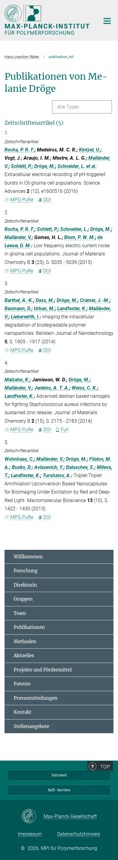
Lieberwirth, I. (25, 317)
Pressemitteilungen (35, 698)
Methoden (25, 641)
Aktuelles (24, 655)
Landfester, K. (72, 308)
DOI (47, 200)
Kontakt (22, 712)
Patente (22, 684)
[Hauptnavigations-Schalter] (107, 21)
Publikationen (29, 627)
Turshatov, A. (57, 475)
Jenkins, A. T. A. (51, 388)
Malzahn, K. (17, 380)
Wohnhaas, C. (19, 459)
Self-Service (59, 790)
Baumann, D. (18, 308)
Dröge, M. (44, 166)
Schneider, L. (71, 166)
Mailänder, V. (18, 237)
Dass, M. (45, 300)
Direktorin (25, 585)
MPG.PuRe (21, 200)
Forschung (26, 571)
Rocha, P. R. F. (19, 150)
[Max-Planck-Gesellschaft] (32, 816)
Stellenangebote (31, 726)
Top (105, 767)
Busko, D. (22, 467)
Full (65, 429)
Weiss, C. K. (84, 388)
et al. (91, 166)
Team (20, 613)
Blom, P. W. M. (79, 237)
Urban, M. (44, 308)
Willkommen (28, 557)
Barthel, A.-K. (19, 300)
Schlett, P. (21, 166)
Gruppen (23, 599)
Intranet (59, 775)
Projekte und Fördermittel (43, 670)
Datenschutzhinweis (78, 834)
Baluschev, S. (80, 467)
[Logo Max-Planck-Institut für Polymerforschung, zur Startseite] (48, 20)
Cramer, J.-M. (95, 300)
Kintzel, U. (89, 150)
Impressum (30, 834)
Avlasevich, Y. (49, 467)
